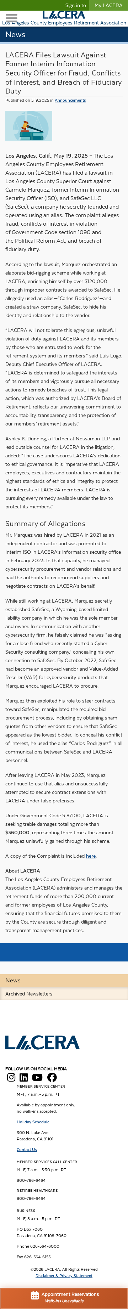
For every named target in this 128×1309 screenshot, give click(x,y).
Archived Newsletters (29, 994)
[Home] (64, 15)
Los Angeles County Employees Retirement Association (64, 23)
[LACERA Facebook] (52, 1079)
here (91, 856)
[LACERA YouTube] (37, 1079)
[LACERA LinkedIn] (24, 1079)
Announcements (70, 100)
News (13, 980)
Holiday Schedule (33, 1121)
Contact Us (27, 1149)
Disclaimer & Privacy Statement (64, 1276)
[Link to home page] (42, 1043)
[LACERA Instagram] (11, 1079)
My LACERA (109, 5)
